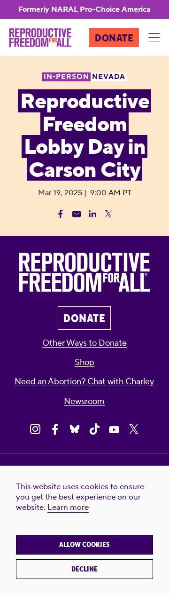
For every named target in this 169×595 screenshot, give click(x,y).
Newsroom (84, 401)
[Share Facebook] (60, 214)
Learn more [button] (68, 507)
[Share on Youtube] (114, 428)
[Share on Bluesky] (74, 428)
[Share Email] (76, 214)
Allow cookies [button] (84, 544)
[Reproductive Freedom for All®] (40, 37)
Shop (84, 362)
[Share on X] (133, 428)
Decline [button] (84, 569)
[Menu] (154, 38)
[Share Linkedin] (92, 214)
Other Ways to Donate (84, 343)
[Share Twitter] (108, 214)
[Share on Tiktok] (94, 428)
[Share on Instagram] (35, 428)
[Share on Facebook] (54, 428)
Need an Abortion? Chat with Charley (84, 381)
